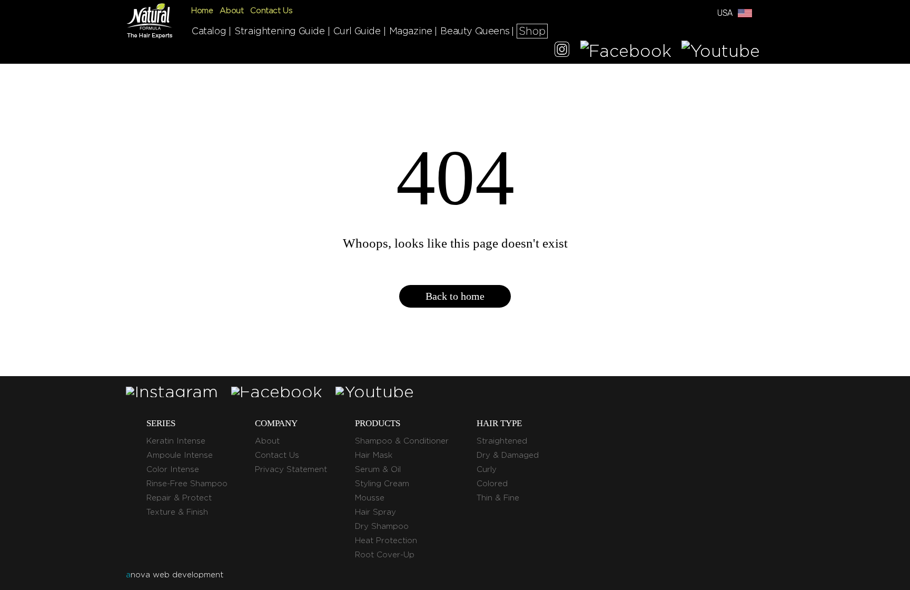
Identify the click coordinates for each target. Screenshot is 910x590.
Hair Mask (373, 455)
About (231, 10)
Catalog (209, 30)
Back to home (455, 296)
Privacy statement (291, 469)
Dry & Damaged (508, 455)
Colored (492, 483)
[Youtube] (721, 51)
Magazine (410, 30)
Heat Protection (386, 540)
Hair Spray (375, 512)
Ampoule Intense (179, 455)
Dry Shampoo (382, 526)
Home (202, 10)
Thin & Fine (498, 498)
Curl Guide (357, 30)
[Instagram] (562, 51)
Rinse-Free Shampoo (187, 483)
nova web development (174, 574)
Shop (532, 31)
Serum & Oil (378, 469)
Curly (487, 469)
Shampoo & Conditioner (402, 441)
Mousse (369, 498)
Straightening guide (279, 30)
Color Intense (172, 469)
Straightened (502, 441)
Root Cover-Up (384, 554)
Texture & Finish (177, 512)
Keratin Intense (175, 441)
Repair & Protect (179, 498)
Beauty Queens (474, 30)
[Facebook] (626, 51)
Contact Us (271, 10)
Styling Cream (382, 483)
